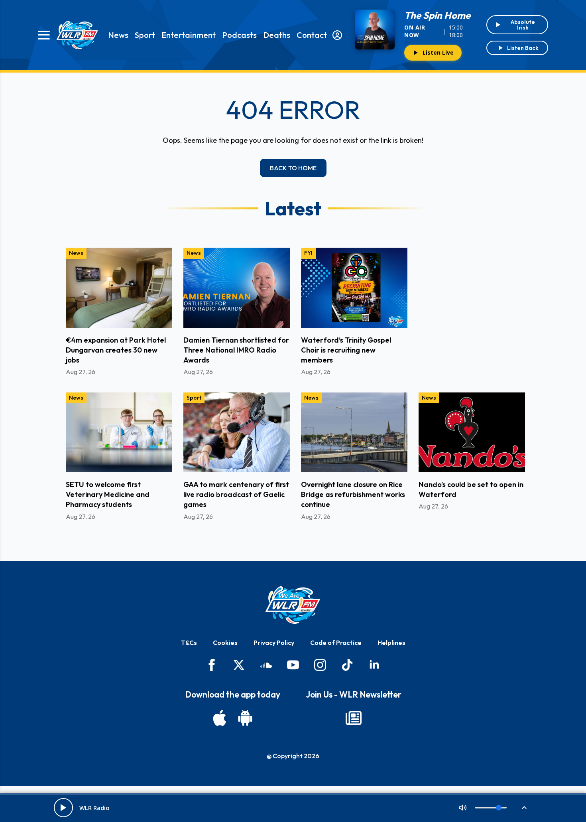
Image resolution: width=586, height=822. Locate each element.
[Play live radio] (63, 807)
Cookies (225, 643)
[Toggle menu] (44, 35)
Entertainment (188, 35)
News (118, 35)
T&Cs (189, 643)
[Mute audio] (463, 807)
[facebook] (212, 665)
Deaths (276, 35)
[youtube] (293, 665)
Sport (145, 35)
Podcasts (239, 35)
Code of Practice (336, 643)
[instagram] (320, 665)
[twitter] (239, 665)
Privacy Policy (274, 643)
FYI (308, 252)
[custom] (266, 665)
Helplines (391, 643)
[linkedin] (374, 665)
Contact (312, 35)
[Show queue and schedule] (524, 808)
